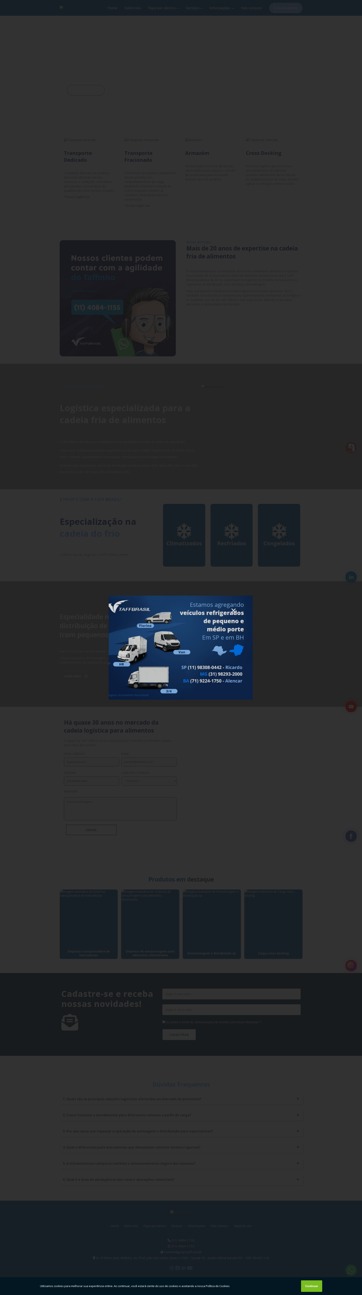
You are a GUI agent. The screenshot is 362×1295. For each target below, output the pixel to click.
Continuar (311, 1286)
